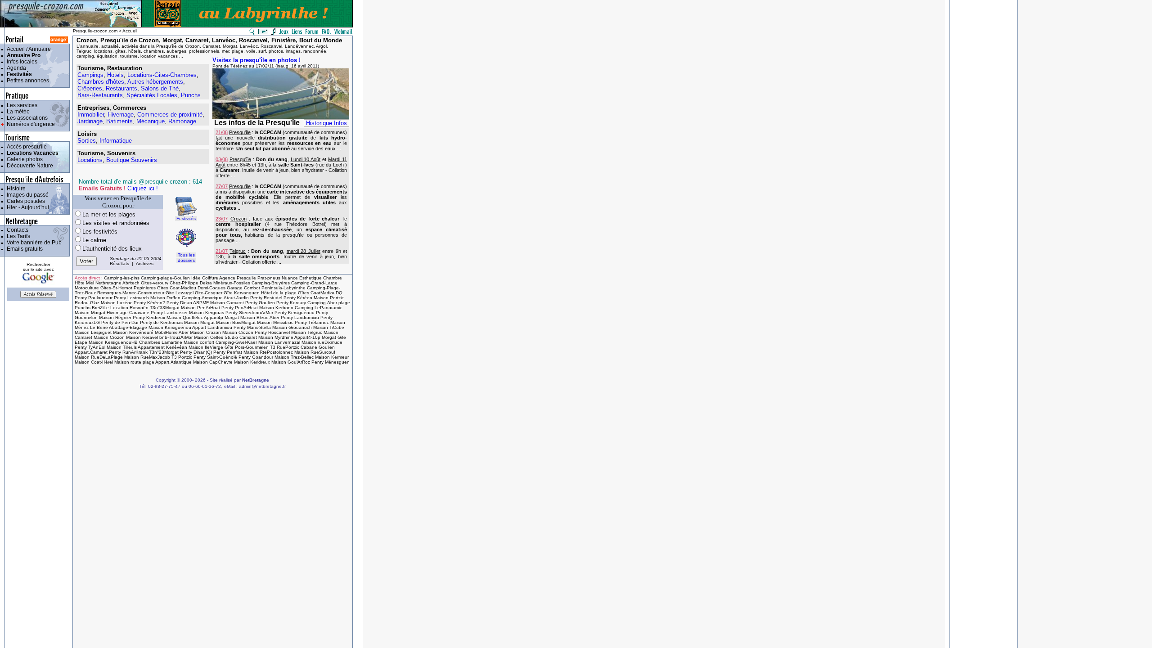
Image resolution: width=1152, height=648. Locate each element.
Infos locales (20, 61)
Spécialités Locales (151, 95)
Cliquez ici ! (142, 188)
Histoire (15, 188)
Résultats (119, 263)
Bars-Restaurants (100, 95)
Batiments (119, 121)
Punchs (191, 95)
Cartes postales (24, 201)
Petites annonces (26, 80)
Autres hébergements (155, 81)
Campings (90, 75)
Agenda (15, 68)
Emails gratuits (23, 249)
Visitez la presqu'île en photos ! (256, 60)
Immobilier (90, 114)
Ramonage (182, 121)
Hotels (115, 75)
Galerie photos (23, 159)
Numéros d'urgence (29, 124)
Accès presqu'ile (25, 147)
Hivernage (121, 114)
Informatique (115, 140)
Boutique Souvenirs (131, 160)
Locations (90, 160)
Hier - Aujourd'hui (26, 207)
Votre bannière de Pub (33, 242)
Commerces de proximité (169, 114)
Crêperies (89, 88)
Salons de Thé (160, 88)
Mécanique (150, 121)
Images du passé (26, 195)
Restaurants (121, 88)
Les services (20, 105)
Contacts (16, 230)
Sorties (86, 140)
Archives (144, 263)
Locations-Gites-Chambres (162, 75)
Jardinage (90, 121)
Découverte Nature (28, 165)
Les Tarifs (17, 236)
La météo (17, 111)
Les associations (26, 118)
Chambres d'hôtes (100, 81)
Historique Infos (326, 123)
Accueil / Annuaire (27, 49)
